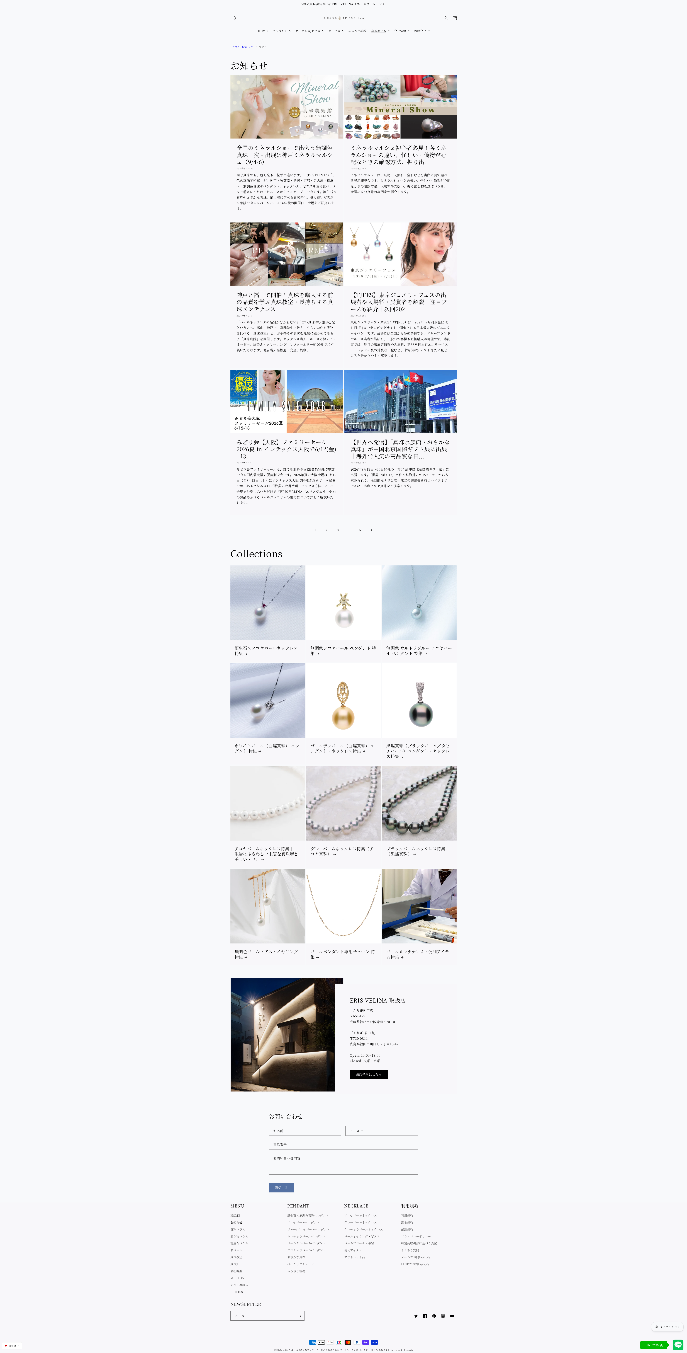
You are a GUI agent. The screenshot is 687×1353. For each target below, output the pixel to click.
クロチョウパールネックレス (363, 1229)
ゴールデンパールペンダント (306, 1243)
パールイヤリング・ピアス (362, 1236)
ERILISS (236, 1292)
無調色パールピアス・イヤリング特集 (266, 954)
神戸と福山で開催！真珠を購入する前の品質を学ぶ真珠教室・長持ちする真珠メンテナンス (285, 301)
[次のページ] (371, 530)
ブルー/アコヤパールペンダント (308, 1229)
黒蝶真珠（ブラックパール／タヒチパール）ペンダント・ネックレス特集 (418, 751)
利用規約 (407, 1215)
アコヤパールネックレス (360, 1215)
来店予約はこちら (369, 1074)
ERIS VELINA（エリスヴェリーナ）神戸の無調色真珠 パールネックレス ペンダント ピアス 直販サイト (336, 1349)
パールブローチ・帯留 (359, 1243)
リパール (236, 1250)
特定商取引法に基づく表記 (419, 1243)
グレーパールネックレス (360, 1222)
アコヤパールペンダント (303, 1222)
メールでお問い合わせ (416, 1257)
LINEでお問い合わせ (415, 1264)
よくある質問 (410, 1250)
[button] (235, 18)
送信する (281, 1187)
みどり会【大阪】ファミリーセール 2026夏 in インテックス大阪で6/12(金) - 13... (286, 448)
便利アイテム (353, 1250)
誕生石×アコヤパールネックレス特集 (266, 650)
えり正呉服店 (239, 1285)
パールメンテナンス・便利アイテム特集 (417, 954)
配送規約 (407, 1229)
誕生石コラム (239, 1243)
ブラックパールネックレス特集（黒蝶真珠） (415, 851)
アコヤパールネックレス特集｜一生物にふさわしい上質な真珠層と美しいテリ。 (266, 854)
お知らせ (247, 47)
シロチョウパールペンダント (306, 1236)
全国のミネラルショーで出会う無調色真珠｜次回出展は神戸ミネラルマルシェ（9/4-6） (285, 154)
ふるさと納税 (296, 1271)
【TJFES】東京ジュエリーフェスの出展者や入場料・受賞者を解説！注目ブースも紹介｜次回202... (398, 301)
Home (234, 47)
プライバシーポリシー (416, 1236)
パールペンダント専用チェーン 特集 (342, 954)
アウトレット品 (354, 1257)
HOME (235, 1215)
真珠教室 (236, 1257)
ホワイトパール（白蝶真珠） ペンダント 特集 (267, 748)
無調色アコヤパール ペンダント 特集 (343, 650)
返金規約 (407, 1222)
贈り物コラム (239, 1236)
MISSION (237, 1278)
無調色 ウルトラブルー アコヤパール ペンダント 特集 (419, 650)
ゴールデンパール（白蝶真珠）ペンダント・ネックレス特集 (342, 748)
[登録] (299, 1316)
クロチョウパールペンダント (306, 1250)
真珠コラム (237, 1229)
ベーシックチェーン (300, 1264)
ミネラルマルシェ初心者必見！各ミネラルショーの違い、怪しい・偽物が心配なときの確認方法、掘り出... (398, 154)
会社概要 (236, 1271)
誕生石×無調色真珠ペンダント (308, 1215)
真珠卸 (234, 1264)
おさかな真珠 (296, 1257)
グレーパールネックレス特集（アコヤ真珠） (342, 851)
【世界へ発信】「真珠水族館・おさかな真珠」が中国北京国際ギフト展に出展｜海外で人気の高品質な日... (400, 448)
